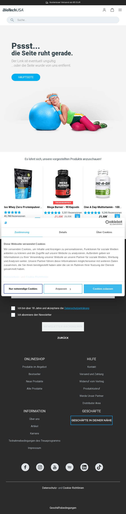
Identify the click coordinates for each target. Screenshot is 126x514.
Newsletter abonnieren (63, 327)
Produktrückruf (91, 388)
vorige (7, 196)
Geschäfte (91, 411)
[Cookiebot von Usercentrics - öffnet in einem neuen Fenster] (108, 222)
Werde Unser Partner (92, 395)
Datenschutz (11, 276)
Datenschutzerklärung (76, 308)
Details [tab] (63, 232)
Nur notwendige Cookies (23, 288)
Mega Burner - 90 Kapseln (63, 207)
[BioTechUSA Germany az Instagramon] (40, 470)
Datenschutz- (50, 487)
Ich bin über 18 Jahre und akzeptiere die (53, 308)
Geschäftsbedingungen (63, 507)
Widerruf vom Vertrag (91, 381)
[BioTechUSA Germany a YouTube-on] (55, 470)
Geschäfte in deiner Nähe (92, 420)
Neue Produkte (34, 381)
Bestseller (35, 374)
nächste (118, 196)
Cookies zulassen (103, 288)
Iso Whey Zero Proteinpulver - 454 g (26, 207)
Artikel (34, 426)
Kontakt (91, 366)
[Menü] (120, 10)
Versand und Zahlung (92, 374)
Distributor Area (92, 403)
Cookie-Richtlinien (37, 276)
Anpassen (61, 288)
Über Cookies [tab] (104, 232)
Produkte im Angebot (34, 366)
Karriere (34, 433)
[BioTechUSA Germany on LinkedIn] (84, 470)
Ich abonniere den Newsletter (35, 314)
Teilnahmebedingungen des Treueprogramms (34, 440)
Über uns (34, 419)
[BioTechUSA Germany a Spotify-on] (70, 470)
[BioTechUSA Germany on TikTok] (99, 470)
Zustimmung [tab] (22, 232)
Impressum (34, 448)
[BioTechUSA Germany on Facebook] (25, 470)
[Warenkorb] (112, 10)
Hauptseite (25, 77)
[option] (63, 2)
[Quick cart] (77, 216)
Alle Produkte (34, 388)
